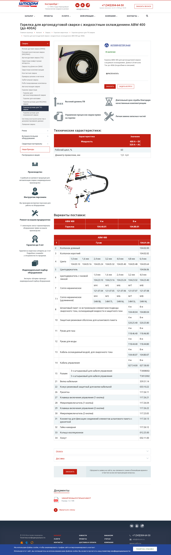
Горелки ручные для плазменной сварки (31, 114)
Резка (24, 131)
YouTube (83, 5)
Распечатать (113, 73)
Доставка (60, 458)
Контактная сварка (29, 73)
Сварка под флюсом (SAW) (32, 66)
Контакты (132, 16)
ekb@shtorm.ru (83, 9)
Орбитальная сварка (30, 80)
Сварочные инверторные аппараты (32, 62)
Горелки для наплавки (31, 98)
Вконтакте (77, 5)
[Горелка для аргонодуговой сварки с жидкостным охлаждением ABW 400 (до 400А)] (78, 64)
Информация (87, 16)
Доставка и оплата (87, 542)
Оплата (59, 451)
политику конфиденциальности (116, 551)
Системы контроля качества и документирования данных (34, 120)
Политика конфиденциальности (32, 538)
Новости (83, 535)
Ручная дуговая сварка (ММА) (33, 49)
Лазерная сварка (28, 124)
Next (96, 64)
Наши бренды (28, 149)
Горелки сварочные (29, 90)
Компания (110, 16)
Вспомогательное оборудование (30, 137)
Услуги (66, 16)
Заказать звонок (143, 6)
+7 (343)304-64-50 (113, 5)
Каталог (29, 16)
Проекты (48, 16)
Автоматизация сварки (31, 86)
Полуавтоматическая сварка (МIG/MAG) (33, 53)
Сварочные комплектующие (33, 70)
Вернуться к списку (67, 510)
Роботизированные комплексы (34, 83)
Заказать (110, 86)
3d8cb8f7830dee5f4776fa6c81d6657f (76, 498)
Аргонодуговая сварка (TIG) (33, 57)
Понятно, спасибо (145, 549)
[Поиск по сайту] (147, 16)
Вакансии (108, 535)
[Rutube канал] (88, 5)
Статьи (107, 539)
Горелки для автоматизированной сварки (34, 94)
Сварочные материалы (32, 144)
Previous (62, 64)
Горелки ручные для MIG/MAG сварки (34, 103)
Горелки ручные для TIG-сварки (32, 108)
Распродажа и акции (31, 155)
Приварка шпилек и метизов (33, 76)
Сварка (25, 43)
